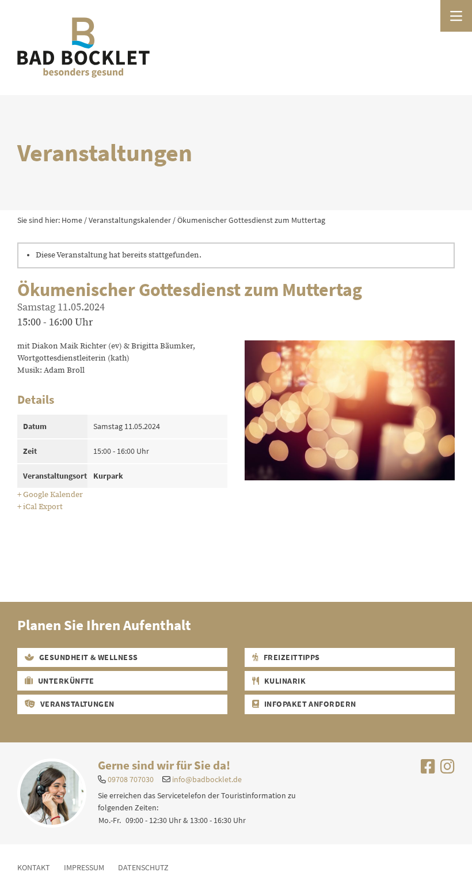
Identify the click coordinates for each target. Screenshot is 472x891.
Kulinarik (284, 681)
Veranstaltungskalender (130, 220)
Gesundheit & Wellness (87, 657)
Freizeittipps (290, 657)
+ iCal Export (40, 507)
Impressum (84, 867)
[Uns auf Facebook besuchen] (428, 769)
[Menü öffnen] (456, 16)
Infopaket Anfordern (309, 704)
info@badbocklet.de (207, 779)
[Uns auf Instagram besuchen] (447, 769)
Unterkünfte (65, 681)
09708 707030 (131, 779)
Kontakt (33, 867)
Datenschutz (143, 867)
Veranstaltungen (76, 704)
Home (72, 220)
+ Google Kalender (50, 495)
